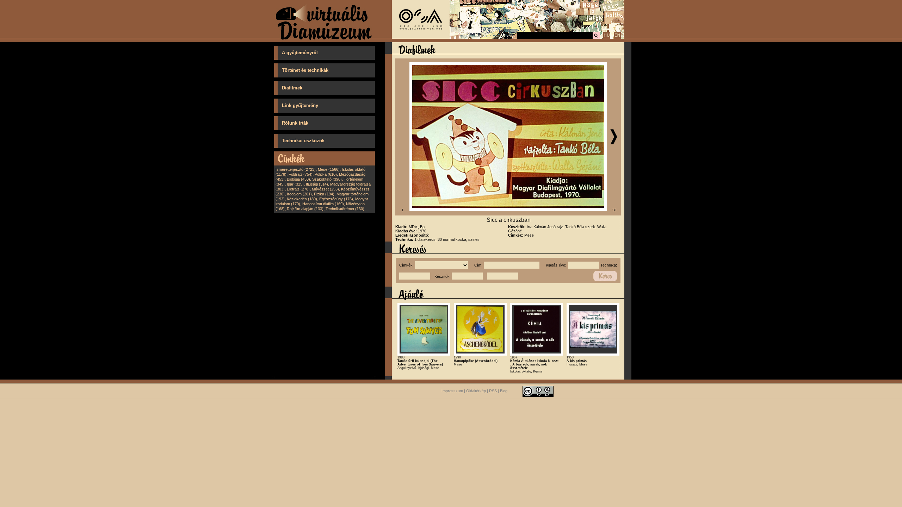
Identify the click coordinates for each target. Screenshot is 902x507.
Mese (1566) (329, 169)
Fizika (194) (324, 194)
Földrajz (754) (301, 174)
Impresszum (452, 391)
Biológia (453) (298, 179)
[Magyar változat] (606, 37)
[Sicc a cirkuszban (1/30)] (508, 209)
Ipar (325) (295, 184)
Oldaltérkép (476, 391)
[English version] (617, 37)
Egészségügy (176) (336, 199)
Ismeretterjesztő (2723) (296, 169)
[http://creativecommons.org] (538, 391)
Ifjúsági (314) (317, 184)
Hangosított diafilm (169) (323, 204)
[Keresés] (596, 37)
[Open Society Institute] (421, 37)
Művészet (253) (325, 189)
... (368, 209)
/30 (614, 210)
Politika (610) (326, 174)
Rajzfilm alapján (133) (305, 209)
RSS (493, 391)
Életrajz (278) (298, 189)
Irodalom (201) (299, 194)
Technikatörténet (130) (345, 209)
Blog (503, 391)
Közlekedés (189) (302, 199)
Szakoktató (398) (327, 179)
